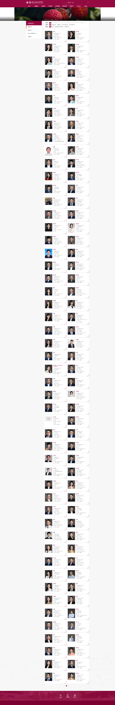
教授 (53, 26)
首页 (49, 19)
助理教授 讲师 (67, 26)
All (50, 22)
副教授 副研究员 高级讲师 (59, 26)
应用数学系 (59, 24)
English (73, 2)
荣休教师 (29, 36)
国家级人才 (30, 30)
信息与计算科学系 (65, 24)
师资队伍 (52, 19)
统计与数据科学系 (72, 24)
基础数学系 (54, 24)
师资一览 (29, 26)
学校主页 (69, 2)
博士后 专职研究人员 (32, 33)
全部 (50, 24)
